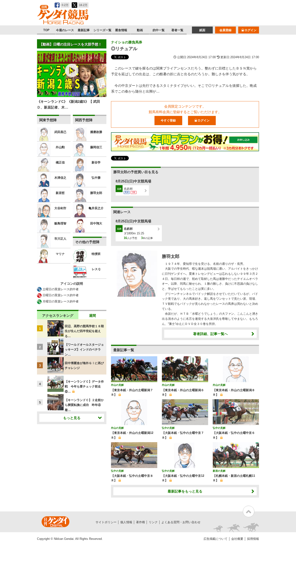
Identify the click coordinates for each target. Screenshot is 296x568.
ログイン (250, 30)
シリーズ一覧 (102, 30)
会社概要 (237, 539)
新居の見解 (219, 470)
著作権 (140, 522)
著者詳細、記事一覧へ (210, 334)
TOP (46, 30)
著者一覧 (177, 30)
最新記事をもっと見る (185, 491)
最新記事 (84, 30)
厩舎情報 (121, 30)
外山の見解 (117, 385)
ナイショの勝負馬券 (126, 42)
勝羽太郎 (170, 256)
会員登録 (225, 30)
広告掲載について (216, 539)
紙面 (202, 30)
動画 (140, 30)
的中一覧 (159, 30)
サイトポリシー (106, 522)
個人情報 (126, 522)
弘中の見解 (168, 427)
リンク (153, 522)
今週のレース (65, 30)
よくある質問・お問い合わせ (180, 522)
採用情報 (253, 539)
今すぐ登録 (168, 120)
